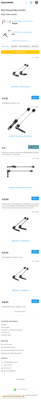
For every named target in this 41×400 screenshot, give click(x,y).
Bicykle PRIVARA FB (9, 371)
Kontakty (3, 325)
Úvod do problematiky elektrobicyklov (12, 350)
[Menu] (37, 2)
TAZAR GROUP (20, 379)
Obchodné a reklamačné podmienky (11, 330)
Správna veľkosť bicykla (8, 347)
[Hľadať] (26, 2)
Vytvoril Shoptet (22, 389)
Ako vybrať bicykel (6, 345)
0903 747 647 (8, 365)
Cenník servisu (5, 332)
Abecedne (35, 46)
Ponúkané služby (6, 335)
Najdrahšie (14, 46)
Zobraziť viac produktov (19, 40)
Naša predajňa (5, 327)
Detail (35, 97)
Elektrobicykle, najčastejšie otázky (11, 353)
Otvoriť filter (20, 52)
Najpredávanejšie (25, 46)
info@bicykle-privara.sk (11, 362)
